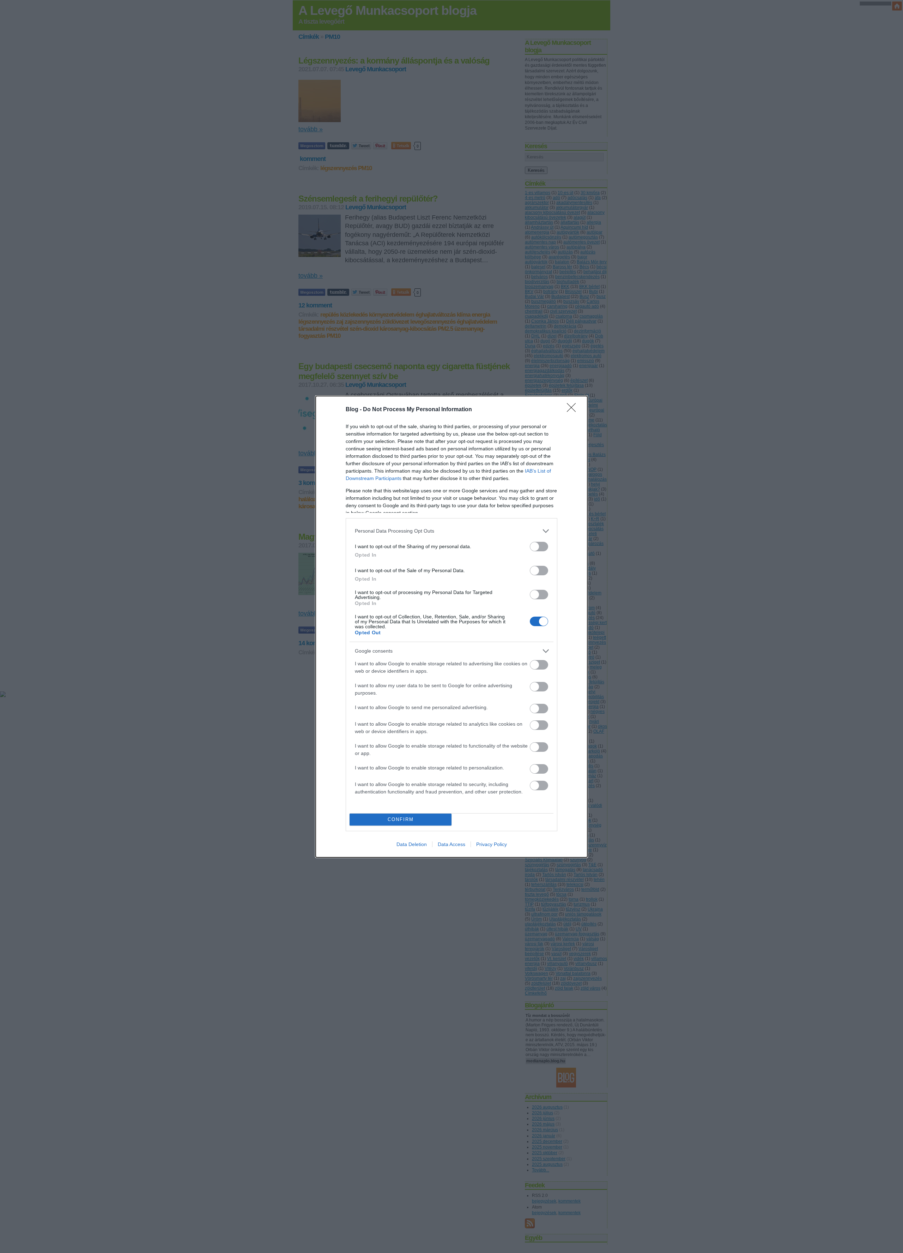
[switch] (539, 546)
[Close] (573, 409)
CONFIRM (401, 819)
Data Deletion (411, 844)
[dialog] (451, 626)
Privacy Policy (491, 844)
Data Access (451, 844)
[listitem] (451, 531)
